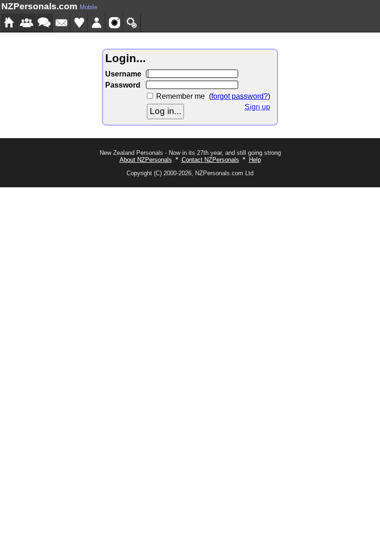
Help (255, 159)
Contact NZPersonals (210, 159)
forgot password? (239, 96)
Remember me (180, 96)
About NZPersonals (146, 159)
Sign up (257, 107)
